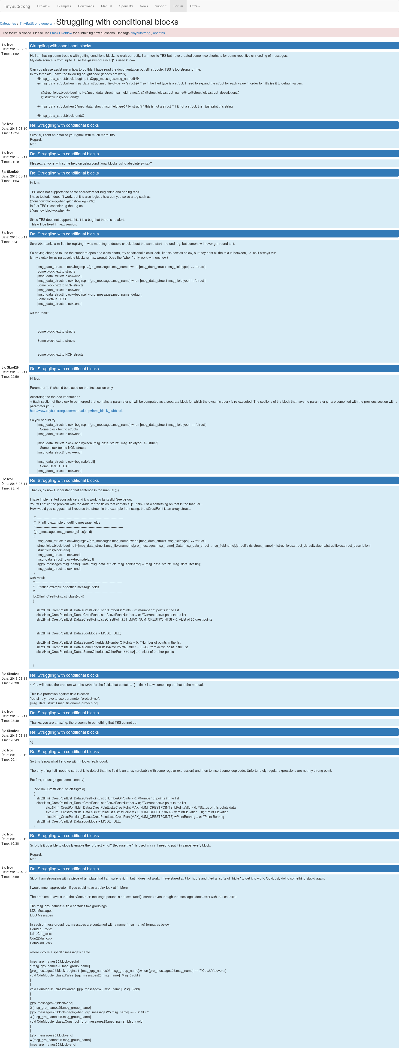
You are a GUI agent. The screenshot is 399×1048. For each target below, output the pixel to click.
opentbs (159, 32)
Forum (180, 5)
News (144, 6)
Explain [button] (42, 6)
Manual (106, 6)
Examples (64, 6)
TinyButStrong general (36, 23)
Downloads (86, 6)
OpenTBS (126, 6)
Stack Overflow (61, 32)
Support (160, 6)
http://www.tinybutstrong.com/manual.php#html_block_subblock (76, 410)
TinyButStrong (17, 6)
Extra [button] (194, 6)
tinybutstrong (140, 32)
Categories (8, 23)
